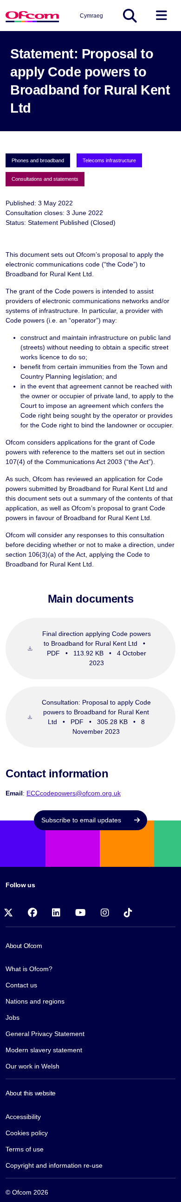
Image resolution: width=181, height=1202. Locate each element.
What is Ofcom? (29, 969)
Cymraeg (91, 16)
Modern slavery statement (44, 1050)
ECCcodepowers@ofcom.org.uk (73, 793)
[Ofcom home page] (32, 15)
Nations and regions (35, 1001)
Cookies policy (27, 1133)
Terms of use (25, 1149)
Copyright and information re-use (54, 1165)
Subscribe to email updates (82, 820)
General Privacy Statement (45, 1033)
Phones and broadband (38, 160)
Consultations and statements (45, 179)
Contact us (21, 985)
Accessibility (23, 1116)
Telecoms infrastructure (109, 160)
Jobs (12, 1017)
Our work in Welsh (32, 1066)
